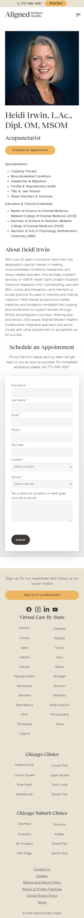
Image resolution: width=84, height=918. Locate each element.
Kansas (24, 667)
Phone (15, 430)
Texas (59, 724)
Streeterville (24, 794)
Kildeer (59, 834)
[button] (30, 150)
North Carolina (59, 705)
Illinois (59, 648)
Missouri (59, 686)
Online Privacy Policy (42, 896)
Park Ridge (24, 853)
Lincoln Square (24, 775)
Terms (41, 902)
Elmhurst (59, 825)
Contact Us (42, 869)
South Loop (59, 785)
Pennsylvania (59, 714)
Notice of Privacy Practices (42, 889)
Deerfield (24, 824)
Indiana (24, 657)
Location (16, 460)
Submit (20, 540)
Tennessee (24, 724)
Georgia (59, 638)
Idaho (24, 648)
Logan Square (59, 775)
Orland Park (60, 844)
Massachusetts (24, 676)
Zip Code (17, 445)
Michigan (59, 676)
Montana (24, 695)
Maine (59, 667)
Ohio (24, 714)
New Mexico (24, 705)
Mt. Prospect (24, 844)
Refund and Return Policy (42, 882)
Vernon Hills (59, 853)
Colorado (59, 629)
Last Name (18, 400)
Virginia (24, 734)
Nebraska (59, 695)
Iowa (59, 657)
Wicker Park (59, 794)
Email (15, 415)
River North (24, 785)
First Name (18, 386)
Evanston (24, 834)
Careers (42, 876)
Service (16, 477)
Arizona (24, 628)
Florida (24, 638)
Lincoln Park (59, 766)
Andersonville (24, 765)
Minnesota (24, 686)
